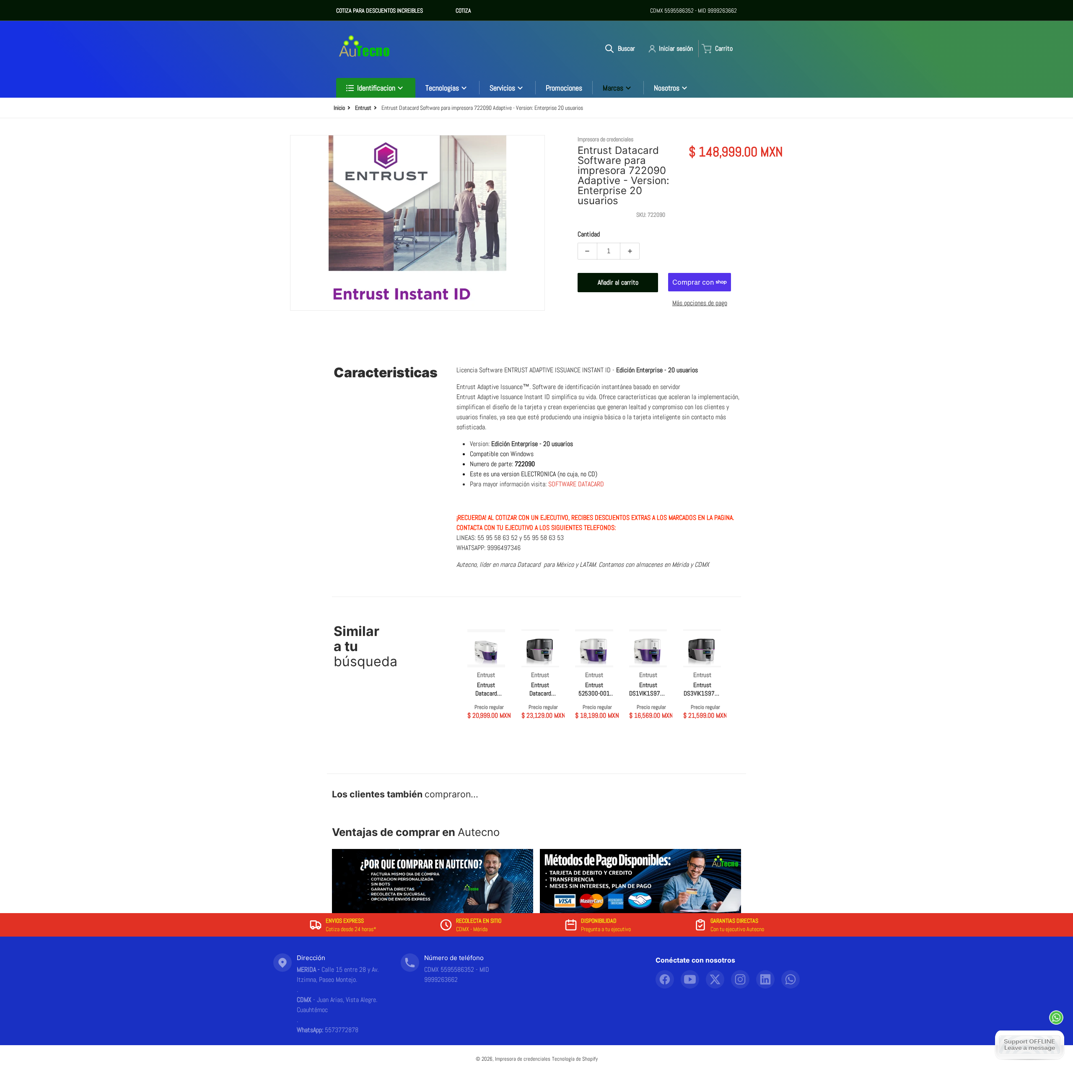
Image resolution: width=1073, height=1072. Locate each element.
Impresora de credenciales (522, 1058)
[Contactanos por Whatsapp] (1056, 1017)
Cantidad (589, 234)
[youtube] (690, 979)
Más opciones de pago (699, 302)
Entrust (363, 108)
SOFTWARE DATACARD (577, 484)
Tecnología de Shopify (575, 1058)
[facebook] (665, 979)
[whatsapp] (790, 979)
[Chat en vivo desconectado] (1030, 1045)
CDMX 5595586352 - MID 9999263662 (693, 10)
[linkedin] (765, 979)
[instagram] (740, 979)
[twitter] (715, 979)
